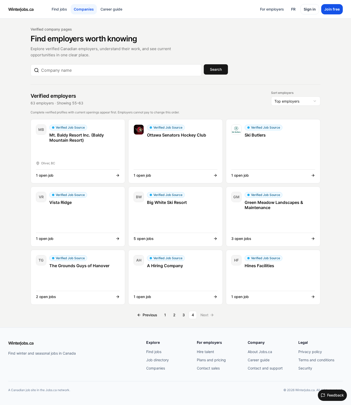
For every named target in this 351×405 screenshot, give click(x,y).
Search (216, 69)
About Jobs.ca (260, 351)
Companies (84, 9)
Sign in (310, 9)
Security (305, 368)
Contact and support (265, 368)
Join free (332, 9)
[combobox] (119, 70)
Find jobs (59, 9)
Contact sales (208, 368)
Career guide (111, 9)
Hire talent (205, 351)
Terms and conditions (316, 360)
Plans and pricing (211, 360)
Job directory (157, 360)
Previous (150, 315)
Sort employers (282, 93)
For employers (272, 9)
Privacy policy (310, 351)
